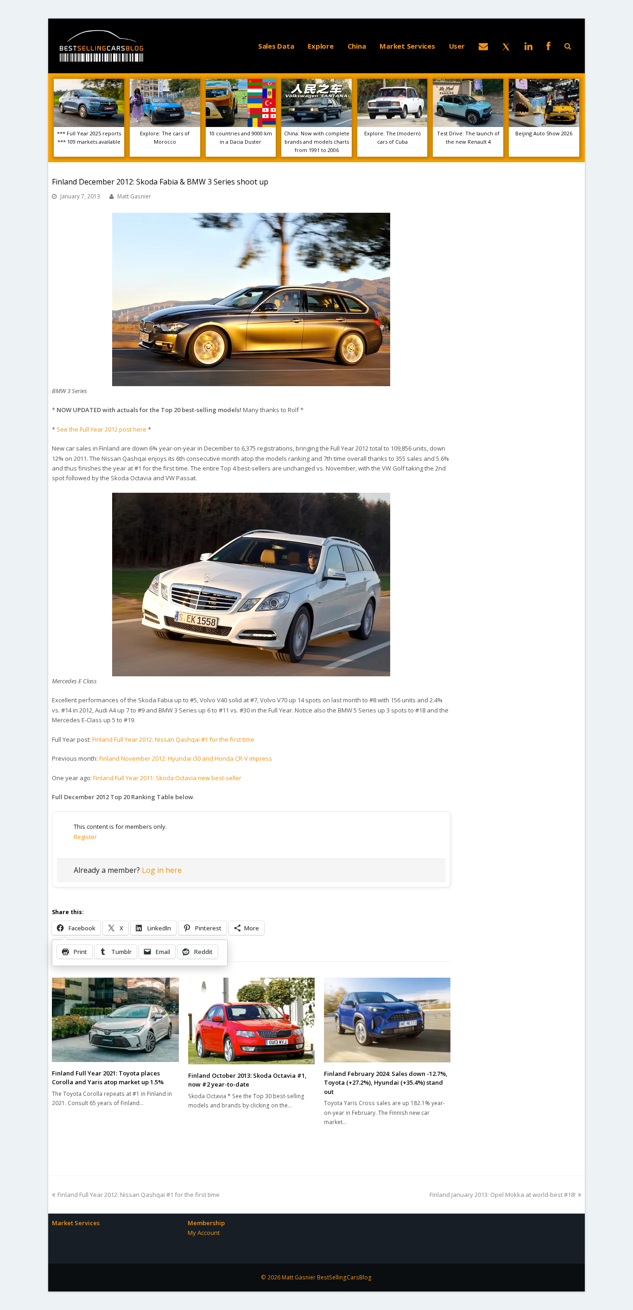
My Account (204, 1232)
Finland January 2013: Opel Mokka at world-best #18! (503, 1194)
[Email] (483, 45)
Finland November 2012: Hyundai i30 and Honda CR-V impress (185, 758)
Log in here (162, 870)
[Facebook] (548, 45)
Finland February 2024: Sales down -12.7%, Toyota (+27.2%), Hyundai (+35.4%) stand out (386, 1082)
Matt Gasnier (134, 196)
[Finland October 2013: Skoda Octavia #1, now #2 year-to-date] (251, 1021)
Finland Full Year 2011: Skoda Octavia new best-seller (167, 778)
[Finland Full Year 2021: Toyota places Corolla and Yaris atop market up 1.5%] (115, 1020)
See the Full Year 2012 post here (101, 429)
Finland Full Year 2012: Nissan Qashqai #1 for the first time (173, 739)
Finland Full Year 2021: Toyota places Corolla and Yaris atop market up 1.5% (108, 1078)
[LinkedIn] (528, 45)
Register (85, 837)
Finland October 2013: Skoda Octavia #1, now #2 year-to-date (247, 1080)
